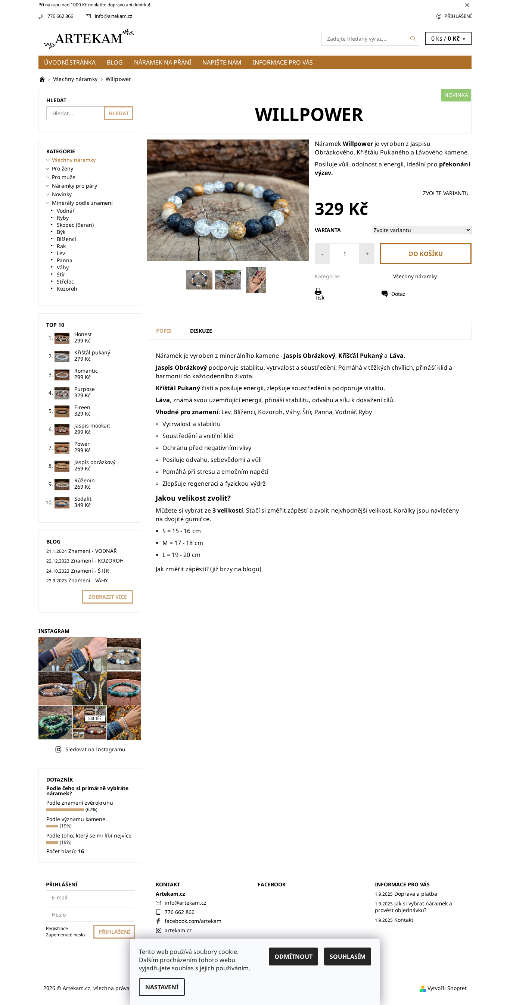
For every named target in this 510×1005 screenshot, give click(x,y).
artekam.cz (178, 930)
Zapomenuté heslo (65, 935)
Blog (115, 62)
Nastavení (161, 987)
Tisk (319, 297)
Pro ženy (62, 168)
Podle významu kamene (75, 819)
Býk (61, 231)
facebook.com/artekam (193, 920)
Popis (164, 330)
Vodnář (66, 210)
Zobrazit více (107, 596)
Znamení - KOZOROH (97, 560)
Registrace (57, 928)
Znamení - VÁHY (88, 580)
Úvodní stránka (70, 62)
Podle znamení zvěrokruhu (79, 802)
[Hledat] (413, 39)
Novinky (62, 194)
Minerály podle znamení (82, 202)
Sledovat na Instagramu (95, 749)
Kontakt (403, 919)
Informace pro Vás (283, 62)
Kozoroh (67, 288)
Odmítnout (293, 956)
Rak (61, 246)
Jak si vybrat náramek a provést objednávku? (413, 907)
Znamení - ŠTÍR (90, 570)
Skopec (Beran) (75, 224)
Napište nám (222, 62)
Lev (61, 253)
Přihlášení (458, 16)
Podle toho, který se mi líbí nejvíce (88, 835)
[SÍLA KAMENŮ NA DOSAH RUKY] (43, 78)
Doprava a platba (415, 893)
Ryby (63, 217)
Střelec (65, 281)
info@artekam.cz (113, 16)
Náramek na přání (162, 62)
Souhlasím (348, 956)
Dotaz (398, 293)
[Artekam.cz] (92, 38)
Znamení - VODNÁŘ (92, 550)
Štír (61, 274)
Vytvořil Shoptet (447, 988)
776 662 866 (60, 16)
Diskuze (201, 330)
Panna (64, 260)
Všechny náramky (415, 276)
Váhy (63, 267)
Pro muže (63, 177)
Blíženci (66, 238)
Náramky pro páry (74, 185)
